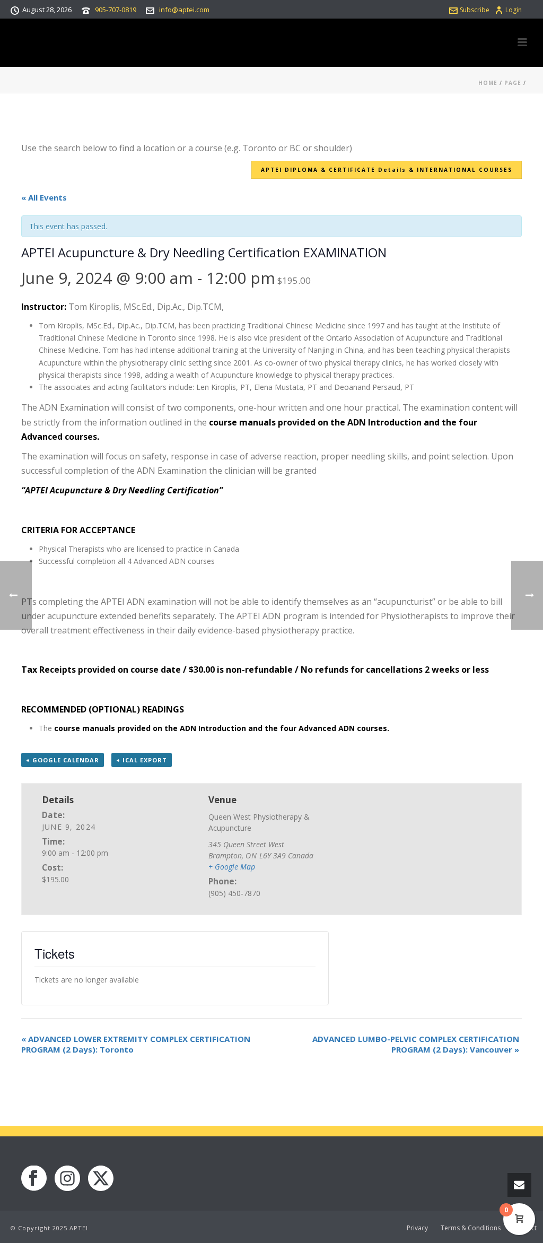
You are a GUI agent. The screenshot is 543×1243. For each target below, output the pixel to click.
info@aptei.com (184, 9)
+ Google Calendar (62, 760)
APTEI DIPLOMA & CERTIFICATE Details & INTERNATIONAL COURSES (386, 169)
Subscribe (474, 9)
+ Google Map (231, 867)
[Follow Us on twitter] (100, 1179)
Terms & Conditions (471, 1228)
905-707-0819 (115, 9)
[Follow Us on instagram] (67, 1179)
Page (512, 82)
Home (487, 82)
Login (513, 9)
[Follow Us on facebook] (34, 1179)
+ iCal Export (141, 760)
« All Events (44, 197)
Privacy (417, 1228)
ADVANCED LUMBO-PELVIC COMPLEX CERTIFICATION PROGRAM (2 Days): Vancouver (415, 1044)
